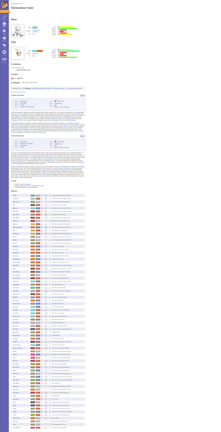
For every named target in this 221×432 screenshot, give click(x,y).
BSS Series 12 (49, 88)
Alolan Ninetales (78, 171)
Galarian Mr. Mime (64, 168)
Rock (33, 367)
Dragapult (16, 115)
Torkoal (21, 160)
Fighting (32, 211)
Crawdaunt (33, 156)
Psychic (32, 354)
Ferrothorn (55, 157)
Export (82, 95)
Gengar (70, 127)
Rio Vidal (41, 185)
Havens (28, 185)
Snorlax (21, 118)
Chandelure (68, 118)
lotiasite (35, 187)
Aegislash (54, 118)
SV (22, 3)
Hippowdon (80, 114)
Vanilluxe (66, 126)
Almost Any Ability (59, 88)
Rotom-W (68, 129)
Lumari (29, 187)
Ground (33, 224)
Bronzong (25, 159)
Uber (33, 34)
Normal (33, 195)
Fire (40, 51)
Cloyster (44, 174)
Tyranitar (13, 118)
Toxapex (59, 118)
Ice (34, 27)
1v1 (67, 88)
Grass (33, 287)
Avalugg (73, 124)
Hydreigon (82, 166)
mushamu (33, 185)
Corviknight (66, 115)
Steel (33, 290)
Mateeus (24, 92)
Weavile (54, 168)
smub (18, 92)
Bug (32, 414)
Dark (33, 205)
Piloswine (20, 131)
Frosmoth (57, 115)
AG (23, 88)
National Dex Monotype (75, 88)
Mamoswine (29, 131)
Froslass (21, 176)
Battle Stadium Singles (38, 88)
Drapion (73, 120)
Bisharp (19, 129)
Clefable (63, 154)
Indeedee (42, 163)
